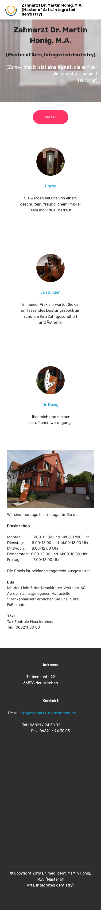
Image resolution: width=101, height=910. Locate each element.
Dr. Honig (50, 404)
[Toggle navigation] (93, 8)
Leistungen (50, 292)
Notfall (51, 117)
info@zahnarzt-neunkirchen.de (47, 713)
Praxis (50, 186)
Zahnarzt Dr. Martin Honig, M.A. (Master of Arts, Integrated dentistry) (52, 9)
